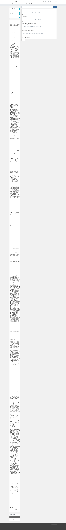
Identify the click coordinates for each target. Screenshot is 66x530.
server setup (12, 408)
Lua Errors (17, 299)
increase (13, 271)
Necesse (15, 335)
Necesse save (18, 340)
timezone (16, 466)
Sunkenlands (16, 450)
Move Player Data (12, 332)
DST (13, 191)
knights (12, 289)
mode (18, 319)
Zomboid (17, 510)
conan (19, 127)
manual (11, 301)
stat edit (11, 440)
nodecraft (16, 345)
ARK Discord (16, 53)
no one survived (13, 345)
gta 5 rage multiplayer (15, 234)
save (18, 389)
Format (11, 216)
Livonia (15, 293)
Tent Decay (13, 458)
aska (17, 69)
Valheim (12, 489)
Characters (18, 111)
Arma (13, 59)
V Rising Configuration (15, 487)
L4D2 (15, 289)
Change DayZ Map (13, 104)
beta (13, 93)
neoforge (14, 342)
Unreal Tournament (13, 475)
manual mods (16, 302)
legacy (13, 290)
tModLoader (12, 467)
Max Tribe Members (12, 309)
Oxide (16, 349)
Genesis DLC (13, 229)
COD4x (18, 122)
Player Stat (13, 361)
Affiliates (30, 3)
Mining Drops (15, 316)
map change (12, 303)
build (16, 98)
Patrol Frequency (11, 355)
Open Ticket (12, 520)
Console (11, 138)
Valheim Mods (15, 489)
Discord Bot (16, 188)
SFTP (13, 415)
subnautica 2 (12, 448)
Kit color (11, 289)
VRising (17, 494)
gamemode (17, 224)
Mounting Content (17, 331)
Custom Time (15, 157)
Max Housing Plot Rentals (14, 307)
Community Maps (12, 127)
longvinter (14, 296)
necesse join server (13, 339)
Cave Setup (13, 103)
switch (11, 453)
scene (17, 392)
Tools (14, 468)
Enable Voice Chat (13, 196)
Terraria (15, 458)
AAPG (16, 27)
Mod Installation (13, 318)
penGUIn (11, 356)
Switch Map (13, 453)
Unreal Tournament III (14, 478)
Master (11, 307)
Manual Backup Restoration (14, 301)
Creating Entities (17, 147)
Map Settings (18, 305)
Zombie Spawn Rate (15, 510)
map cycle (15, 303)
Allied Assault (12, 45)
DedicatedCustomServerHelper (13, 181)
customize (14, 159)
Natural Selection (13, 334)
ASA (13, 67)
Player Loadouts (14, 360)
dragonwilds (11, 191)
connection (12, 137)
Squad (11, 431)
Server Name (18, 403)
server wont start (13, 410)
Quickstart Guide (15, 371)
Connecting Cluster (14, 135)
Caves (14, 103)
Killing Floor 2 (18, 287)
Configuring (12, 131)
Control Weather (17, 139)
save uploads (14, 390)
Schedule (11, 393)
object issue (11, 347)
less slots (18, 290)
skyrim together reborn (14, 419)
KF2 (19, 286)
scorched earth (12, 395)
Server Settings (17, 407)
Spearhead (14, 430)
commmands (16, 126)
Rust (15, 387)
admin (15, 37)
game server (12, 223)
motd (17, 324)
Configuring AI (15, 131)
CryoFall (11, 152)
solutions (14, 422)
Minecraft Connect (12, 316)
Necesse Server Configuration (16, 341)
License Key (15, 291)
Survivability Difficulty (12, 451)
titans (18, 466)
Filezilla (18, 211)
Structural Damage (14, 446)
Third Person (13, 465)
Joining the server (14, 284)
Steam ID (11, 442)
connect (11, 133)
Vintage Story (14, 493)
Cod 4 (17, 122)
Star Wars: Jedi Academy (13, 435)
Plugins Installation (16, 364)
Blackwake (15, 95)
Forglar (14, 215)
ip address (13, 279)
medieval (13, 311)
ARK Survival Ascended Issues (16, 56)
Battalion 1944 (12, 83)
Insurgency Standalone (13, 277)
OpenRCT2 (11, 348)
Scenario (15, 392)
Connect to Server (13, 134)
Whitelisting (16, 501)
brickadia (13, 97)
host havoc (13, 244)
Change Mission (13, 106)
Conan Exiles (12, 128)
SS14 (15, 431)
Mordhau (14, 324)
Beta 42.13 (15, 93)
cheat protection (17, 112)
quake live (11, 369)
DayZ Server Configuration (14, 168)
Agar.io (12, 44)
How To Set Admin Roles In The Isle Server (32, 21)
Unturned (19, 478)
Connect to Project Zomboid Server (16, 133)
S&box (16, 388)
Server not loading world (12, 404)
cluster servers (12, 120)
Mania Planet (17, 300)
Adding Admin (13, 32)
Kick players (13, 287)
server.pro (17, 410)
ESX (15, 203)
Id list (11, 269)
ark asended (14, 51)
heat (13, 241)
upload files (14, 480)
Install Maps (17, 271)
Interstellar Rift (13, 278)
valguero (15, 488)
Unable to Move (13, 473)
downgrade (16, 190)
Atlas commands (13, 71)
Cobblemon (15, 122)
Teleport (15, 457)
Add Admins (17, 29)
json (16, 284)
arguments (13, 50)
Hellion (15, 241)
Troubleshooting (12, 472)
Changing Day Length (12, 109)
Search (55, 7)
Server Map (12, 402)
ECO (15, 192)
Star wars (17, 432)
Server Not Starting (15, 405)
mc (16, 310)
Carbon (15, 101)
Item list (14, 280)
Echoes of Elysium (13, 192)
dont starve (14, 190)
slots (10, 420)
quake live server (16, 369)
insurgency (16, 275)
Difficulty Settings (13, 184)
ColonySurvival (12, 124)
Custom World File (15, 158)
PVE (12, 368)
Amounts (11, 48)
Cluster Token (16, 120)
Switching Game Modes (12, 454)
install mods (12, 272)
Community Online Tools (16, 127)
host (11, 244)
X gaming (14, 509)
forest (11, 215)
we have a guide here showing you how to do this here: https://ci (14, 497)
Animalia (13, 48)
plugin (17, 363)
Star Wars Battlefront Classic (14, 433)
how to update (14, 264)
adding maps (15, 34)
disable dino (15, 186)
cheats (14, 113)
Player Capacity (18, 358)
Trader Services (13, 470)
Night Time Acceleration (17, 343)
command (13, 125)
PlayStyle (15, 363)
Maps (18, 306)
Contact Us (32, 3)
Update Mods (13, 479)
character (16, 111)
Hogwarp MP (15, 242)
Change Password (17, 106)
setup (14, 414)
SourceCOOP (12, 425)
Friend (10, 217)
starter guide (15, 438)
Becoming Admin (16, 90)
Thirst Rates (18, 465)
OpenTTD (13, 348)
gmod (15, 231)
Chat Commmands (12, 112)
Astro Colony (14, 70)
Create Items (11, 147)
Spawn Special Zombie (14, 428)
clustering (14, 121)
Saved (16, 390)
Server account (16, 397)
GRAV (15, 232)
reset (17, 378)
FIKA (17, 209)
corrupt (15, 141)
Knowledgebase (21, 3)
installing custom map (15, 273)
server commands (14, 398)
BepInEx (14, 92)
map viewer (15, 306)
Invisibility (11, 279)
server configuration (15, 399)
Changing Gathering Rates (16, 110)
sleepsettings (18, 419)
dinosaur (18, 184)
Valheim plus (12, 490)
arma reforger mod (16, 66)
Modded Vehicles (13, 319)
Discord (14, 188)
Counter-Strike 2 (15, 143)
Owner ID (14, 349)
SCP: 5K (16, 395)
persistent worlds (14, 357)
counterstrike (12, 144)
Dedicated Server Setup (14, 180)
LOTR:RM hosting (13, 299)
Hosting (15, 244)
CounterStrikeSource (13, 145)
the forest (11, 461)
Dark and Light (14, 160)
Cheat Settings (11, 113)
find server (11, 212)
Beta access (17, 93)
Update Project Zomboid (17, 479)
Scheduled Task (12, 394)
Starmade (11, 437)
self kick (12, 397)
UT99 (13, 486)
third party (11, 465)
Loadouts (13, 294)
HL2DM (11, 242)
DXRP (10, 192)
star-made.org (17, 435)
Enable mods (16, 195)
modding (16, 319)
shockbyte (15, 415)
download (19, 190)
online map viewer (16, 347)
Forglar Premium (16, 215)
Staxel (18, 440)
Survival (15, 451)
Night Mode (13, 343)
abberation (12, 28)
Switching (18, 453)
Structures (17, 446)
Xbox (17, 509)
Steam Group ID (18, 441)
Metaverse (17, 313)
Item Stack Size (13, 281)
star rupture (14, 432)
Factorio (13, 208)
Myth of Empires (15, 333)
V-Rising (13, 488)
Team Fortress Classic (15, 456)
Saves (11, 392)
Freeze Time (18, 216)
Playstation (12, 363)
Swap (15, 452)
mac (14, 300)
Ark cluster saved (14, 52)
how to (14, 245)
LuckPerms (12, 300)
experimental (15, 206)
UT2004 (11, 486)
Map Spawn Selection (12, 306)
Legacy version (15, 290)
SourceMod (16, 425)
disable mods (15, 187)
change (18, 103)
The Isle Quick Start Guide (32, 38)
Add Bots (11, 30)
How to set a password (16, 262)
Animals (13, 49)
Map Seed (15, 305)
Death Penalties (12, 178)
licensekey (17, 291)
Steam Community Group (14, 441)
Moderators (12, 320)
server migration (12, 403)
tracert (12, 469)
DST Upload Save (15, 191)
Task (14, 455)
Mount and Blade (16, 328)
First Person (13, 212)
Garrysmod (13, 226)
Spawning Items (11, 430)
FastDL (13, 209)
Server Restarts (13, 407)
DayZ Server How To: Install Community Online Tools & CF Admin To (15, 176)
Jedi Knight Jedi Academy (14, 282)
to (14, 467)
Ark (15, 50)
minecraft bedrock (15, 315)
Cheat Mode (15, 112)
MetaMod (14, 313)
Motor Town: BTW (13, 325)
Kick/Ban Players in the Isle (32, 26)
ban (18, 77)
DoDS (12, 189)
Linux (12, 293)
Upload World (14, 481)
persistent (11, 357)
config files (15, 128)
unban (16, 473)
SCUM (17, 396)
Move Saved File (15, 332)
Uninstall (12, 474)
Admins (14, 43)
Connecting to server (15, 136)
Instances (11, 275)
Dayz (15, 165)
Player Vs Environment (16, 361)
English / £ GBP (54, 524)
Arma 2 (15, 59)
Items (15, 281)
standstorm (11, 432)
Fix (14, 213)
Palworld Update (16, 353)
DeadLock (18, 177)
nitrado (14, 344)
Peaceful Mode (17, 355)
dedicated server (15, 179)
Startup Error (13, 439)
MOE (12, 324)
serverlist (15, 411)
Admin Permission (13, 40)
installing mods (12, 274)
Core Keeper (16, 140)
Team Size (19, 456)
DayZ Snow (16, 176)
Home (10, 3)
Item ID (12, 280)
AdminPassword (11, 43)
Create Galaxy (17, 146)
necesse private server (14, 340)
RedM (18, 375)
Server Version (14, 409)
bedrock (11, 92)
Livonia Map (17, 293)
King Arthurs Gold (16, 288)
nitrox (15, 344)
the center (17, 460)
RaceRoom (13, 372)
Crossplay (13, 150)
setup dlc (16, 414)
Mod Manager (16, 318)
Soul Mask (15, 423)
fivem (13, 213)
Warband (15, 495)
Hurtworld (11, 267)
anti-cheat (16, 49)
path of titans (17, 354)
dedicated (11, 179)
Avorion (13, 75)
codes (10, 123)
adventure (17, 43)
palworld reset (11, 352)
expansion (16, 205)
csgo (11, 153)
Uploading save (12, 483)
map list (15, 304)
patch (14, 354)
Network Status (26, 3)
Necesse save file (12, 341)
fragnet (16, 216)
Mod (17, 317)
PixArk (14, 358)
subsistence (12, 449)
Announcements (17, 3)
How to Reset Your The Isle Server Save (32, 19)
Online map (14, 347)
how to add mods (15, 247)
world (11, 504)
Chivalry (12, 114)
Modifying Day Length (15, 321)
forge (12, 215)
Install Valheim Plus (16, 272)
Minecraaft (17, 314)
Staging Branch (17, 431)
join (17, 282)
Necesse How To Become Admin (14, 338)
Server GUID (14, 401)
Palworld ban (18, 350)
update (11, 479)
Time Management (13, 466)
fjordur (11, 214)
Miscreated (11, 317)
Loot (17, 296)
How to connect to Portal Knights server (14, 253)
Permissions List (17, 356)
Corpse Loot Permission (12, 141)
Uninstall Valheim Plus (16, 474)
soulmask (11, 424)
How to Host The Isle (32, 17)
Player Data (12, 359)
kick (10, 287)
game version (13, 224)
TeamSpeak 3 (12, 457)
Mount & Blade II (11, 327)
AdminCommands (12, 42)
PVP (13, 368)
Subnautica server (16, 448)
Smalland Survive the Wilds (13, 420)
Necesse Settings (11, 342)
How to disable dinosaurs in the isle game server (32, 14)
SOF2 (16, 420)
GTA (11, 234)
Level (11, 291)
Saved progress (16, 391)
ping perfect (11, 358)
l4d (13, 289)
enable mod (14, 195)
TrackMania (15, 469)
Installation (11, 273)
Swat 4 (17, 452)
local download (15, 294)
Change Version (15, 108)
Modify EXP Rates (15, 320)
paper (18, 353)
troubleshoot (14, 471)
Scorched (18, 394)
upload (11, 480)
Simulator (11, 417)
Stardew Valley (16, 436)
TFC (15, 460)
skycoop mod (16, 418)
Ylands (12, 510)
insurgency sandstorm (13, 276)
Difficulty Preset (14, 183)
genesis (16, 228)
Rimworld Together (13, 382)
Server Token (15, 408)
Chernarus (16, 113)
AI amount (15, 44)
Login (17, 295)
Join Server (14, 283)
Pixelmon (16, 358)
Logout (12, 296)
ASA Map (15, 68)
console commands (16, 138)
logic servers (15, 295)
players (15, 362)
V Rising (16, 486)
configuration (17, 129)
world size (15, 507)
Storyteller (11, 446)
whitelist (12, 501)
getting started (17, 229)
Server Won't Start (17, 409)
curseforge (13, 153)
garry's (11, 226)
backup (16, 77)
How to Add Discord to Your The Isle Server (32, 12)
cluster (14, 119)
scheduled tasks (15, 394)
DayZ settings (14, 176)
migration (14, 314)
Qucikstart (12, 370)
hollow (10, 243)
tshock (18, 472)
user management (14, 485)
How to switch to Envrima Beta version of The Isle (32, 24)
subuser (15, 449)
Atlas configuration (17, 71)
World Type (18, 507)
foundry (14, 216)
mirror (17, 316)
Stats (16, 440)
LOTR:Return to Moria (14, 298)
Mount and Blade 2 (12, 329)
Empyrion (11, 194)
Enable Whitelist (16, 196)
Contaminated (11, 139)
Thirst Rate (16, 465)
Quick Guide (16, 370)
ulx (11, 473)
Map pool (17, 304)
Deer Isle (17, 181)
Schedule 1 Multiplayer (14, 393)
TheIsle (18, 464)
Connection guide (16, 137)
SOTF (13, 423)
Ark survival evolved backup (15, 58)
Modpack (16, 323)
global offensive (14, 230)
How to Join (13, 258)
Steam (10, 441)
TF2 (14, 460)
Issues (16, 279)
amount (18, 47)
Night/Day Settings (12, 344)
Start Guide (16, 437)
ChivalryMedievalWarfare (15, 115)
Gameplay (15, 225)
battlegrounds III (12, 87)
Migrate (11, 314)
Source (14, 424)
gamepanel (12, 225)
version (14, 492)
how (12, 245)
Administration (15, 42)
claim (17, 118)
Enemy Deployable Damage (15, 197)
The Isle (16, 462)
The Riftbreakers (16, 464)
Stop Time (15, 445)
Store (13, 3)
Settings (11, 414)
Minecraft (11, 315)
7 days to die (15, 21)
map (18, 302)
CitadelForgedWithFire (13, 118)
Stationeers (13, 440)
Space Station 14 (14, 426)
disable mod (13, 187)
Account (55, 3)
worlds (14, 508)
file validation (13, 211)
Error (15, 201)
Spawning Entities (14, 429)
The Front (13, 461)
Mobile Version (15, 317)
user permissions (17, 485)
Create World (14, 147)
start (13, 437)
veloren (11, 492)
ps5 (18, 367)
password (11, 354)
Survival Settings (13, 452)
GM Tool (12, 231)
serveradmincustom (12, 411)
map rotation (12, 305)
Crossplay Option (15, 151)
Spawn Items (16, 427)
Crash (15, 146)
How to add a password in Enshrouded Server (14, 246)
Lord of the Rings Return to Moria (15, 297)
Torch (16, 468)
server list (17, 401)
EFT (17, 193)
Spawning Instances (18, 429)
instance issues (16, 274)
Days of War (17, 164)
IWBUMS (17, 281)
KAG (17, 284)
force (15, 214)
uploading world (14, 484)
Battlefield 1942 (12, 86)
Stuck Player (13, 447)
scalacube (13, 392)
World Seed (12, 507)
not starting (14, 346)
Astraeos (11, 70)
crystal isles (14, 152)
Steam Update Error (14, 443)
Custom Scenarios (12, 157)
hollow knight (14, 243)
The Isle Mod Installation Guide (33, 35)
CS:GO (16, 152)
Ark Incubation (16, 54)
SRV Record (13, 431)
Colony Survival (13, 123)
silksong (17, 416)
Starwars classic (17, 439)
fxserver (18, 217)
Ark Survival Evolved (13, 57)
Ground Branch (17, 233)
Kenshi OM (16, 285)
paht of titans (13, 350)
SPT (16, 430)
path (15, 354)
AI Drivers (17, 44)
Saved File (13, 391)
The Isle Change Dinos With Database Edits (33, 31)
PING (18, 357)
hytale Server (15, 268)
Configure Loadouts (15, 130)
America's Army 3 (15, 45)
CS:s (17, 152)
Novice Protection (17, 346)
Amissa (16, 47)
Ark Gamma (14, 54)
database (11, 161)
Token (16, 467)
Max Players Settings (16, 308)
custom (16, 153)
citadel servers (12, 116)
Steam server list (14, 442)
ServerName (17, 411)
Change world (18, 108)
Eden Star (13, 193)
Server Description (14, 400)
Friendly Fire (13, 217)
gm (10, 231)
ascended (14, 69)
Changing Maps (12, 111)
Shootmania (18, 415)
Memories (14, 312)
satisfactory (15, 389)
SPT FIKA (18, 430)
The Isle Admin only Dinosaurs (33, 28)
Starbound (12, 436)
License (12, 291)
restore (11, 380)
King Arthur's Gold (12, 288)
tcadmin (16, 455)
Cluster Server (16, 119)
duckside (18, 191)
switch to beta (16, 453)
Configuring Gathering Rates (15, 132)
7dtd (11, 27)
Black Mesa (17, 94)
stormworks (17, 445)
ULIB (10, 473)
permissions (14, 356)
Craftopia (13, 146)
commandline (15, 125)
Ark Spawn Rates (13, 55)
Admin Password (15, 39)
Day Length (15, 161)
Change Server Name (13, 107)
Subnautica (16, 447)
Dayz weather (15, 177)
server (14, 397)
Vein (17, 491)
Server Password (15, 406)
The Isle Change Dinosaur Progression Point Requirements (33, 33)
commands (12, 126)
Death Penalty (16, 178)
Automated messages (15, 74)
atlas (11, 71)
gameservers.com (17, 225)
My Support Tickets (13, 514)
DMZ (10, 189)
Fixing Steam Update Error (17, 213)
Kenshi (13, 285)
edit (15, 193)
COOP (11, 140)
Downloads (12, 518)
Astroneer (17, 70)
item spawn (17, 280)
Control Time (14, 139)
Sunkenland (12, 450)
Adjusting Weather (12, 37)
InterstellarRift (17, 278)
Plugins (13, 364)
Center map (16, 103)
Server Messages (16, 402)
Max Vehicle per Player (16, 309)
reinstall (13, 377)
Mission (13, 317)
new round (17, 342)
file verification (16, 211)
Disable (13, 186)
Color (16, 124)
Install (15, 271)
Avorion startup (15, 76)
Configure (11, 130)
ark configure (17, 52)
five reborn (16, 212)
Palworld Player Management (14, 351)
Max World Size (14, 310)
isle (14, 279)
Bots (18, 96)
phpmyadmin (17, 357)
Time (10, 466)
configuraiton (12, 129)
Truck (16, 472)
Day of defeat (14, 162)
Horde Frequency (17, 243)
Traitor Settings (16, 470)
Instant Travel (13, 275)
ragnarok (16, 372)
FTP (16, 217)
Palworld (15, 350)
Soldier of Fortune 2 (14, 421)
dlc (18, 188)
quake (18, 368)
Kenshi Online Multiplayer (14, 286)
